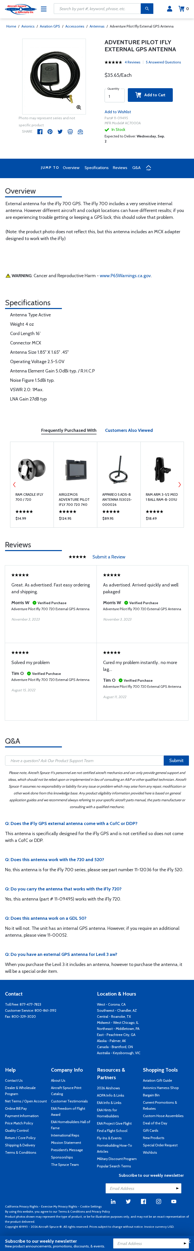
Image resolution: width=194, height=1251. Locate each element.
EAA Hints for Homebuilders (108, 1113)
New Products (153, 1138)
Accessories (74, 26)
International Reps (65, 1135)
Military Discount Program (117, 1158)
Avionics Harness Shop (161, 1087)
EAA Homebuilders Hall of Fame (70, 1125)
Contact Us (14, 1080)
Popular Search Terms (114, 1166)
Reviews (120, 167)
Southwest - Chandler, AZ (117, 1010)
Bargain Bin (151, 1095)
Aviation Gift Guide (157, 1080)
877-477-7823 (30, 1004)
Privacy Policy (101, 1211)
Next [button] (179, 484)
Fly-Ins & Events (109, 1138)
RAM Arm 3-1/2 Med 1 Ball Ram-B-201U (162, 497)
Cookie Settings (91, 1206)
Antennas (97, 26)
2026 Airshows (108, 1088)
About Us (58, 1080)
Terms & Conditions (20, 1152)
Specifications (97, 167)
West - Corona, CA (111, 1004)
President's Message (67, 1150)
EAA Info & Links (109, 1102)
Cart (187, 8)
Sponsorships (62, 1157)
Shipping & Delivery (20, 1145)
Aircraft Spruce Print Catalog (66, 1090)
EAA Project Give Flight (114, 1123)
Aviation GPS (50, 26)
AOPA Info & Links (110, 1095)
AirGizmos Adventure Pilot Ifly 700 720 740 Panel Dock (74, 499)
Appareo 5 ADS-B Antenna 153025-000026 (117, 499)
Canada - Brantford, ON (115, 1047)
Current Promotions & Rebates (160, 1105)
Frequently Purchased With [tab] (68, 430)
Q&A (136, 167)
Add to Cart (153, 94)
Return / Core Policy (20, 1138)
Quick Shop (31, 519)
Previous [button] (14, 484)
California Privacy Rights (21, 1206)
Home (11, 26)
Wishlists (150, 1152)
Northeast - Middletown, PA (118, 1028)
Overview (71, 167)
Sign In (169, 9)
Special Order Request (160, 1145)
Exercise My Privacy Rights (59, 1206)
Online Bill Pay (16, 1108)
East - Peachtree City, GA (116, 1034)
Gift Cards (150, 1130)
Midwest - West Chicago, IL (118, 1022)
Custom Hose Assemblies (163, 1116)
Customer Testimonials (69, 1101)
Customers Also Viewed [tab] (129, 430)
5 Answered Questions (163, 62)
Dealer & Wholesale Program (20, 1090)
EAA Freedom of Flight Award (68, 1111)
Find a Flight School (112, 1130)
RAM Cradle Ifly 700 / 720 (29, 497)
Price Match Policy (19, 1123)
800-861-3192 (45, 1010)
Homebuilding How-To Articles (114, 1148)
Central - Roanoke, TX (114, 1016)
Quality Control (17, 1130)
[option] (54, 77)
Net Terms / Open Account (26, 1101)
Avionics (28, 26)
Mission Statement (66, 1142)
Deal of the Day (155, 1123)
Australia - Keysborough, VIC (118, 1053)
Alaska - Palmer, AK (111, 1040)
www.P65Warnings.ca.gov (125, 275)
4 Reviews (132, 62)
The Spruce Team (65, 1164)
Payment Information (22, 1116)
